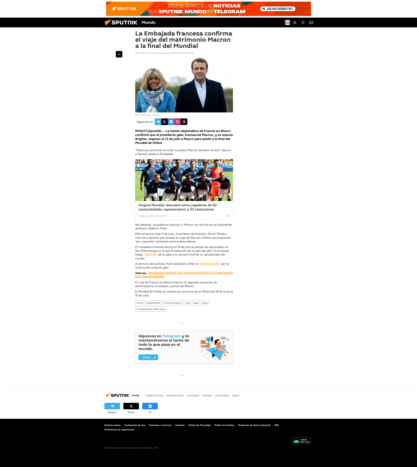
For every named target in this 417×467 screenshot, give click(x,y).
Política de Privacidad (199, 425)
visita (187, 303)
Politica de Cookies (224, 425)
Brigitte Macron (153, 303)
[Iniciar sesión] (295, 22)
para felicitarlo (210, 264)
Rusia (204, 303)
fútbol (196, 303)
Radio (235, 395)
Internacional (175, 395)
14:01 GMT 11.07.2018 (146, 53)
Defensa (207, 395)
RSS (276, 425)
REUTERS (141, 115)
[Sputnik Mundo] (122, 26)
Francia (140, 303)
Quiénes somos (112, 425)
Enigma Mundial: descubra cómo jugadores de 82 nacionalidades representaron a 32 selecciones (177, 207)
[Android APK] (301, 441)
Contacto (180, 425)
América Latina (154, 395)
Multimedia (222, 395)
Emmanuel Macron (172, 303)
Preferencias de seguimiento (119, 429)
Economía (193, 395)
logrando (150, 254)
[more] (228, 215)
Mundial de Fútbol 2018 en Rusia (151, 309)
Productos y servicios (160, 425)
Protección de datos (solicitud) (254, 425)
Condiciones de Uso (134, 425)
